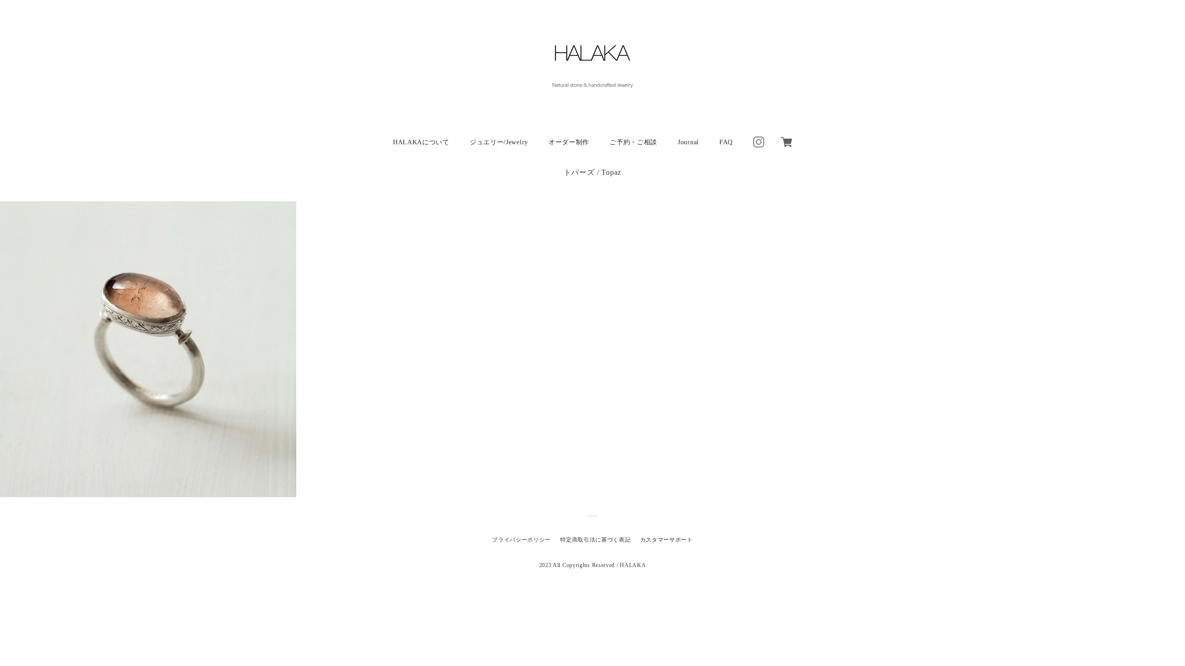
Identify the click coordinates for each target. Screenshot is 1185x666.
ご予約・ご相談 (633, 142)
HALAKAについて (421, 142)
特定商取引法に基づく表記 (595, 539)
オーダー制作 (569, 142)
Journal (688, 142)
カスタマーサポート (666, 539)
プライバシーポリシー (521, 539)
